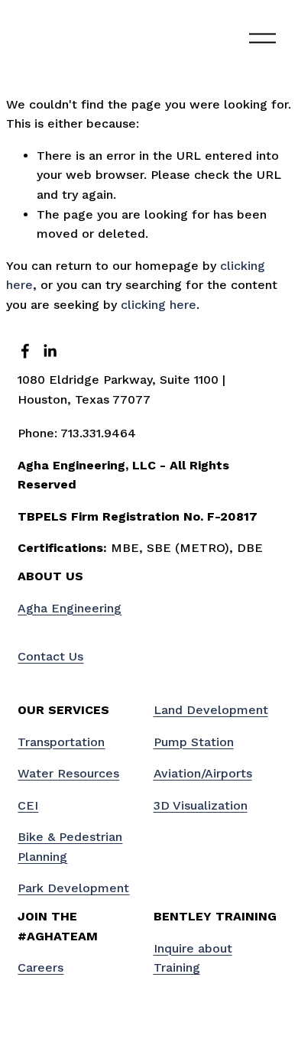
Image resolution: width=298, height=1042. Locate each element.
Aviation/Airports (203, 773)
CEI (28, 805)
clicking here (158, 304)
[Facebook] (25, 351)
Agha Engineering (69, 608)
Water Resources (68, 773)
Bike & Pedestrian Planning (70, 846)
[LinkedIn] (49, 351)
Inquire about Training (193, 958)
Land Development (211, 710)
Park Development (73, 888)
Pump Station (194, 742)
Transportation (61, 742)
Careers (40, 967)
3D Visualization (201, 805)
